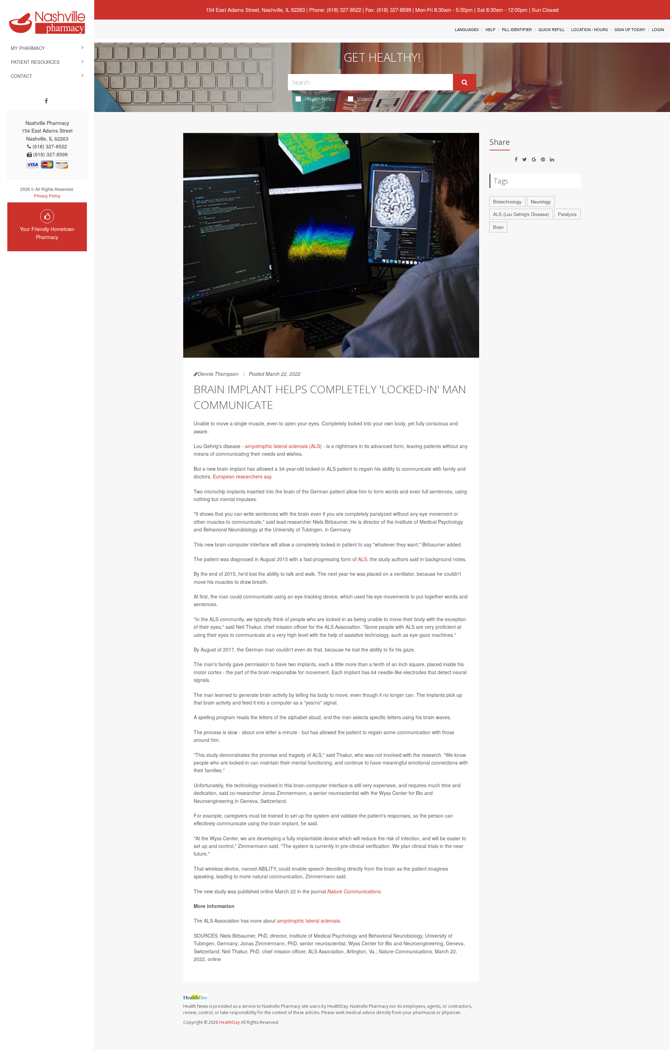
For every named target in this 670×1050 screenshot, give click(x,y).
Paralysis (567, 214)
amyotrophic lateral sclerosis (308, 920)
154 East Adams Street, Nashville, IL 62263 (255, 9)
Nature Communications (354, 891)
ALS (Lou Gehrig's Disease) (521, 214)
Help (490, 29)
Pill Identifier (517, 29)
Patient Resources (35, 62)
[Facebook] (46, 100)
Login (658, 29)
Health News (320, 98)
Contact (21, 76)
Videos (365, 98)
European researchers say (242, 476)
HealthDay (229, 1022)
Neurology (541, 201)
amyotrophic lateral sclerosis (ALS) (283, 445)
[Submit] (464, 82)
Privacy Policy (47, 196)
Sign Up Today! (630, 29)
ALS (362, 559)
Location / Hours (589, 29)
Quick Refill (551, 29)
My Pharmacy (28, 48)
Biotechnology (507, 201)
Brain (498, 227)
